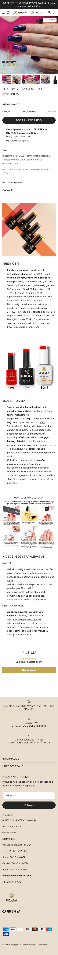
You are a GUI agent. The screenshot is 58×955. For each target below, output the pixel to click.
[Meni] (3, 12)
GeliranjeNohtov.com (18, 945)
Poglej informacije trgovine (17, 140)
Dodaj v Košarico (29, 120)
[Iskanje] (10, 12)
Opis (4, 150)
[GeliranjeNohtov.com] (29, 13)
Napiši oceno (29, 670)
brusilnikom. (41, 623)
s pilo (28, 623)
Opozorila (7, 190)
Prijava (29, 805)
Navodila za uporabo (13, 182)
